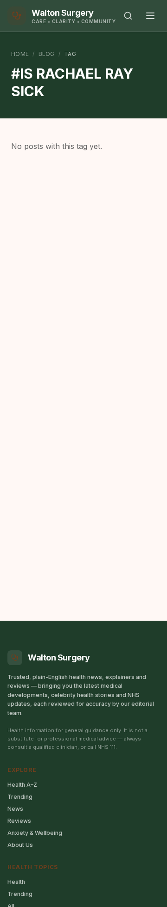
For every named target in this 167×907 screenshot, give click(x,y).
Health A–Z (22, 784)
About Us (20, 844)
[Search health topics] (128, 15)
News (15, 808)
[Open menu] (150, 15)
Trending (19, 796)
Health (16, 881)
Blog (47, 53)
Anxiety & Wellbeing (34, 832)
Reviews (19, 820)
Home (20, 53)
